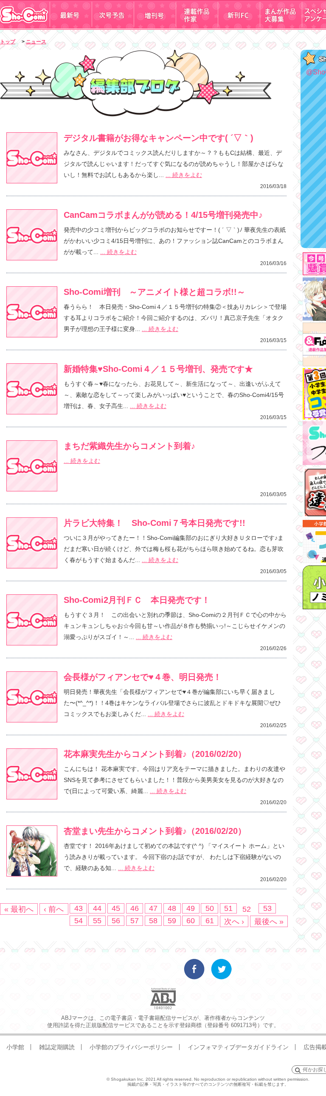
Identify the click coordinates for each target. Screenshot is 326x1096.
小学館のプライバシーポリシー (131, 1047)
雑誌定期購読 (57, 1047)
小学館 (15, 1047)
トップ (7, 42)
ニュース (36, 42)
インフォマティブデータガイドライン (238, 1047)
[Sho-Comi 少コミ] (25, 27)
